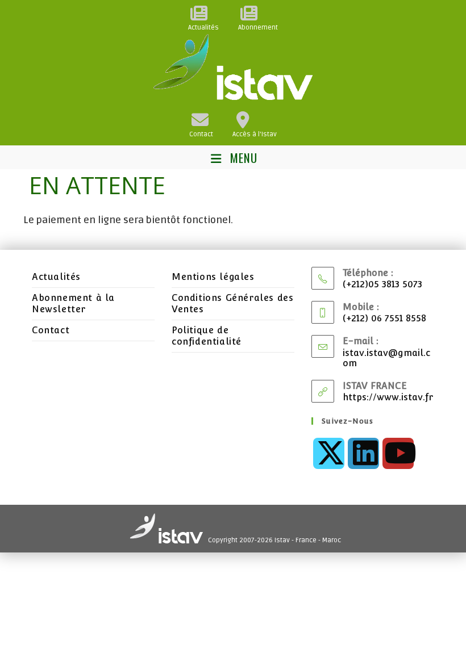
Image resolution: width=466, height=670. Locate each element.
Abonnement (258, 27)
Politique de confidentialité (207, 336)
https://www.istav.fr (388, 397)
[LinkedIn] (363, 453)
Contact (201, 134)
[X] (328, 453)
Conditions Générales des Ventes (232, 303)
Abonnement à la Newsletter (73, 303)
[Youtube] (398, 453)
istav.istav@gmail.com (386, 357)
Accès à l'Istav (254, 134)
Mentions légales (213, 276)
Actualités (203, 27)
